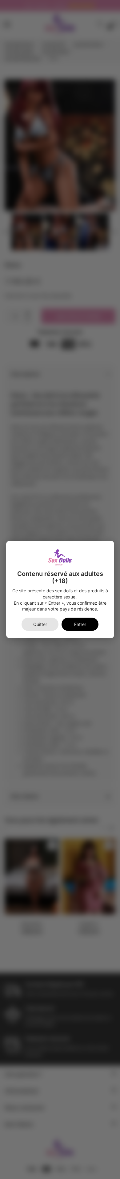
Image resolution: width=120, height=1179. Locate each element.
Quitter (40, 624)
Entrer (80, 624)
